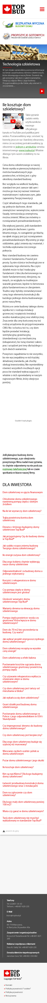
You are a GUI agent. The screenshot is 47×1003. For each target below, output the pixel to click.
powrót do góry (12, 831)
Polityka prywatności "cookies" (18, 989)
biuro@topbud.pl (14, 916)
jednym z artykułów (26, 147)
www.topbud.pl (27, 150)
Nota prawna (11, 996)
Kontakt (9, 985)
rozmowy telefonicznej (15, 469)
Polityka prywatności (14, 992)
